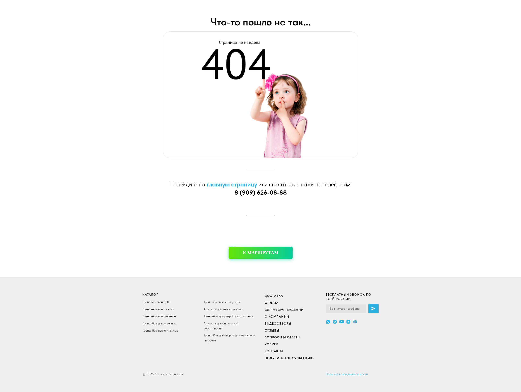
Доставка (274, 296)
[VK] (334, 321)
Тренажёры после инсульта (160, 330)
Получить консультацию (289, 358)
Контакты (274, 351)
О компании (277, 316)
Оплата (272, 303)
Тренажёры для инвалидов (159, 323)
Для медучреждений (284, 310)
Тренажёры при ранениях (159, 316)
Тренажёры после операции (222, 302)
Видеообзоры (278, 323)
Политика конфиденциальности (347, 374)
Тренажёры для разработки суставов (228, 316)
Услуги (271, 344)
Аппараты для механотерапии (223, 309)
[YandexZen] (348, 321)
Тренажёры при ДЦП (156, 302)
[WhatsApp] (328, 321)
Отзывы (272, 330)
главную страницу (232, 184)
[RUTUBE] (355, 321)
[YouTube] (341, 321)
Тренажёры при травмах (158, 309)
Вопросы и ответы (282, 337)
